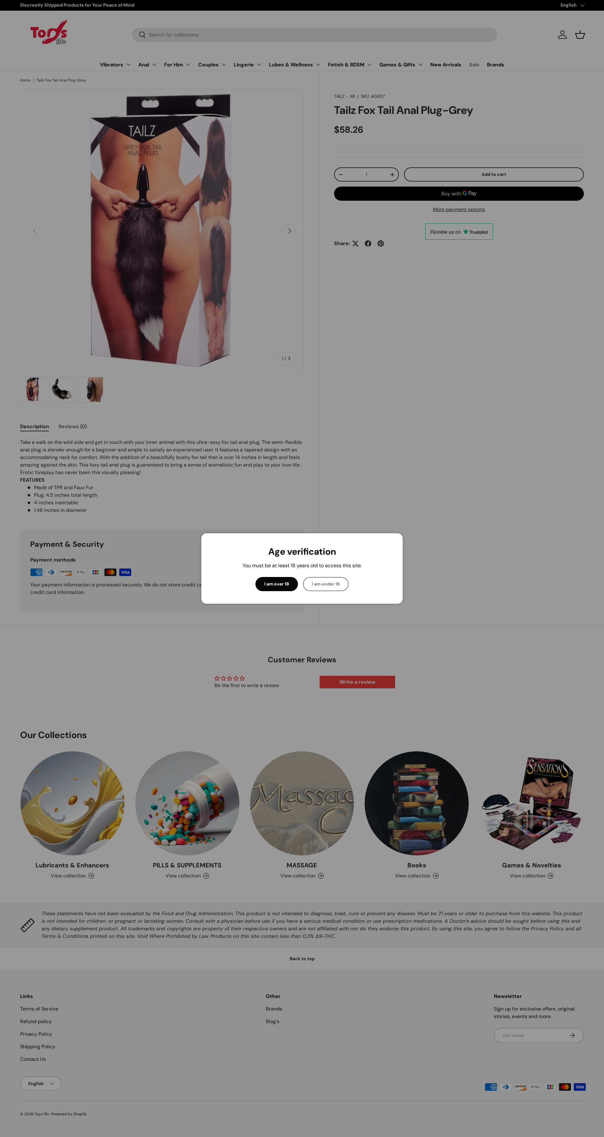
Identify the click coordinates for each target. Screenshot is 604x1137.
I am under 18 (326, 584)
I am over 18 (276, 584)
